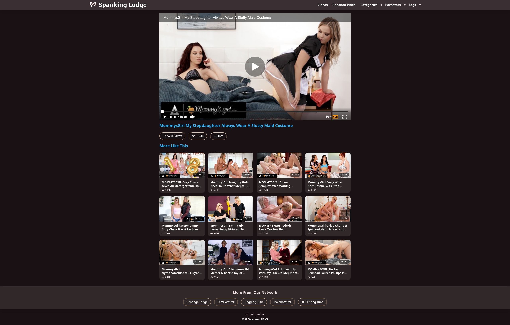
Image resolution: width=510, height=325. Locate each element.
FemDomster (226, 302)
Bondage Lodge (197, 302)
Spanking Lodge (123, 5)
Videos (322, 5)
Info (220, 136)
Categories (368, 5)
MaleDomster (282, 302)
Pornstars (393, 5)
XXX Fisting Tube (312, 302)
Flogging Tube (254, 302)
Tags (412, 5)
